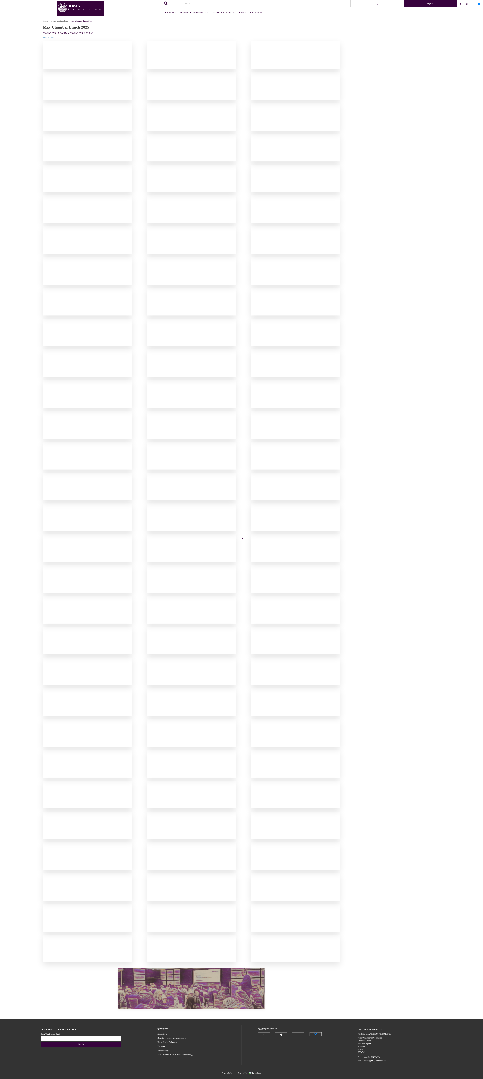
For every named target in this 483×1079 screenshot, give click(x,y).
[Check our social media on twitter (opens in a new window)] (298, 1034)
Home (45, 21)
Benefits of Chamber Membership (170, 1038)
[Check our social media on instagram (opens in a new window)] (281, 1034)
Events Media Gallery (166, 1042)
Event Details (48, 37)
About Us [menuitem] (169, 12)
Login (377, 3)
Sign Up (81, 1044)
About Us (161, 1034)
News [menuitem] (241, 12)
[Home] (80, 8)
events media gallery (59, 21)
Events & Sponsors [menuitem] (222, 12)
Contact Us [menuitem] (256, 12)
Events (160, 1046)
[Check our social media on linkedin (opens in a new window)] (263, 1034)
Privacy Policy (227, 1073)
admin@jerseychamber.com (375, 1061)
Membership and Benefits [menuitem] (193, 12)
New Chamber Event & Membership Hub (174, 1054)
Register (430, 3)
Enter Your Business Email (50, 1034)
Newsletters (162, 1050)
